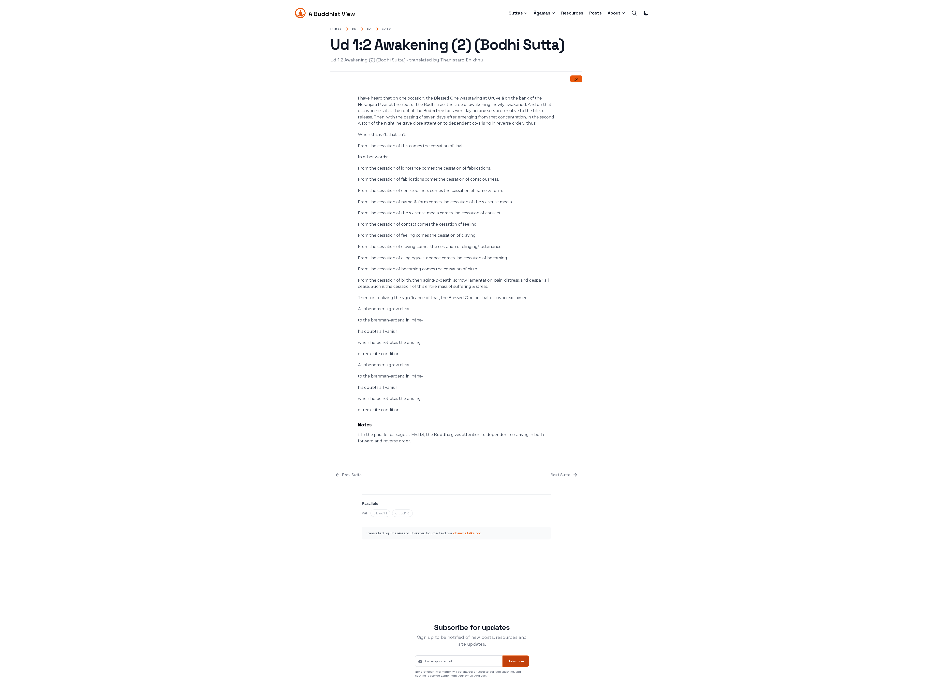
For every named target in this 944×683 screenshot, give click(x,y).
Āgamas (542, 13)
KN (354, 29)
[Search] (634, 13)
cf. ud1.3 (402, 513)
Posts (595, 13)
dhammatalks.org (467, 533)
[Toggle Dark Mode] (646, 13)
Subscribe (516, 661)
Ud (369, 29)
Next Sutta (560, 474)
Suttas (516, 13)
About (614, 13)
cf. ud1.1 (380, 513)
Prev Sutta (352, 474)
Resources (572, 13)
